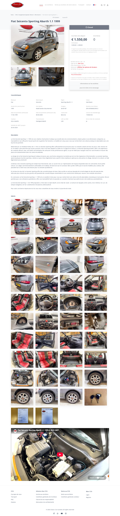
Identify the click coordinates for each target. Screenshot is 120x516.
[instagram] (66, 513)
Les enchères (49, 5)
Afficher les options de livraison (87, 67)
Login (87, 495)
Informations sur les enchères (89, 83)
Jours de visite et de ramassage (89, 88)
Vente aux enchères (67, 494)
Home (41, 5)
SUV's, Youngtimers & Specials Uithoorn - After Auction (28, 14)
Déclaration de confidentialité (45, 502)
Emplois (13, 502)
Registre (88, 497)
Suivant (64, 17)
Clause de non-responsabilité (45, 499)
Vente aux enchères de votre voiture (65, 5)
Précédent (56, 17)
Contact (88, 5)
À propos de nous (16, 494)
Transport (81, 5)
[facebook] (53, 513)
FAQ (12, 499)
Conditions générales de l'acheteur (46, 497)
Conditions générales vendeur (70, 497)
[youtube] (62, 513)
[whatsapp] (57, 513)
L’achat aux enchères (42, 494)
